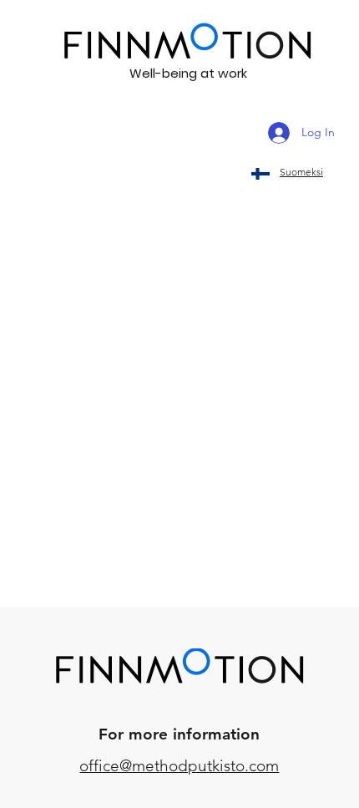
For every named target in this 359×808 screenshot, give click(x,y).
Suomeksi (301, 171)
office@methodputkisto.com (179, 765)
